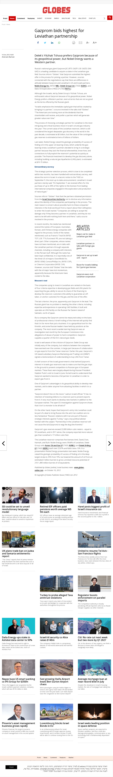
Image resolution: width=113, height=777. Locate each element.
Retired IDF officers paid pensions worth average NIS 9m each (55, 509)
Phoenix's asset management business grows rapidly (18, 724)
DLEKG (83, 86)
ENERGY (56, 18)
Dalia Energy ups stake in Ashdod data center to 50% (17, 639)
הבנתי (11, 767)
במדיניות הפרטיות (47, 769)
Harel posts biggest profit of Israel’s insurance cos (94, 508)
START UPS (92, 18)
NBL (57, 86)
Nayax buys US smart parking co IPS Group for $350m (18, 680)
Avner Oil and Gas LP (54, 445)
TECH (74, 18)
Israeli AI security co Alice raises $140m (54, 639)
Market (71, 757)
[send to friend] (80, 43)
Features (31, 18)
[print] (73, 43)
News (12, 18)
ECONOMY (48, 18)
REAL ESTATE (82, 18)
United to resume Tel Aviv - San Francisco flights (93, 552)
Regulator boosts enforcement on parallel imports (91, 598)
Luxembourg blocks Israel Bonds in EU (54, 724)
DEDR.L (45, 448)
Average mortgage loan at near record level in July (92, 680)
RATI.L (68, 89)
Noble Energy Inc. (42, 86)
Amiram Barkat (8, 57)
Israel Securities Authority (53, 199)
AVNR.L (72, 445)
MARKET (39, 18)
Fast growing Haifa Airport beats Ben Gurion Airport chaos (55, 681)
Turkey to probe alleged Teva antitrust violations (56, 596)
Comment (21, 18)
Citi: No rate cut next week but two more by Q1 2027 (92, 639)
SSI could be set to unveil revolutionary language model (16, 509)
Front (5, 18)
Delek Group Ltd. (67, 86)
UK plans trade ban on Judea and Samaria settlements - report (18, 553)
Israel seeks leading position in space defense (94, 724)
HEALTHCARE (66, 18)
